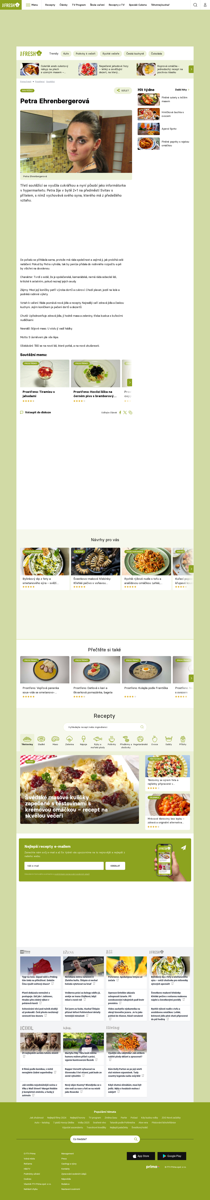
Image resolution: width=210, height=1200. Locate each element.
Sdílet (124, 91)
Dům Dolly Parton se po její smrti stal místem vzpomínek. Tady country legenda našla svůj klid (125, 1072)
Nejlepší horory (77, 1117)
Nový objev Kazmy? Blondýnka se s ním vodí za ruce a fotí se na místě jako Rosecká (83, 1088)
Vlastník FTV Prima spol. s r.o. (37, 1184)
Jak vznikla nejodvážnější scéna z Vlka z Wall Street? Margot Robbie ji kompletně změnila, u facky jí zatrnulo (39, 1090)
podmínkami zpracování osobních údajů (71, 874)
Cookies (27, 1179)
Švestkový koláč (140, 1127)
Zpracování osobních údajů (73, 1174)
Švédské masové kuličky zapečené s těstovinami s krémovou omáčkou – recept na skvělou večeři (66, 806)
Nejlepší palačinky (119, 1127)
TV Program (79, 4)
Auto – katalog (42, 1122)
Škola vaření (97, 4)
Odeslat (115, 865)
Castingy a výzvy (68, 1164)
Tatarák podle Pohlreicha (122, 1122)
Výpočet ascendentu (72, 1127)
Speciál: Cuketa (138, 4)
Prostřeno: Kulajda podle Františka (146, 688)
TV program (95, 1117)
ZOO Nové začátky (171, 1117)
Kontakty (65, 1169)
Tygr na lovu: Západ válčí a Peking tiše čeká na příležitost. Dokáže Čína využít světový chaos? (39, 980)
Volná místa (29, 1158)
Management (67, 1153)
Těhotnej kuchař (160, 4)
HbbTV (27, 1169)
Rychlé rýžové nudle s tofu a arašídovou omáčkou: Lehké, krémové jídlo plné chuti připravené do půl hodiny (142, 581)
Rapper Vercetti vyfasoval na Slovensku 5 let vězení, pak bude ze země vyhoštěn (83, 1072)
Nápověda (66, 1179)
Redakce (65, 1184)
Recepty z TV (117, 4)
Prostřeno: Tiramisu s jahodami (39, 394)
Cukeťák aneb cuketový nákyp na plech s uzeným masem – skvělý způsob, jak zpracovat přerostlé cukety (54, 73)
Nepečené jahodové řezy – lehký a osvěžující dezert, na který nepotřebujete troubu (113, 70)
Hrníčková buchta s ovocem (173, 114)
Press (64, 1158)
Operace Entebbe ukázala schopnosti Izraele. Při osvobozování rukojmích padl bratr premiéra (126, 998)
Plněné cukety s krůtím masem (174, 99)
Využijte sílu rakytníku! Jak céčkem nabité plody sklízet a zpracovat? (126, 1055)
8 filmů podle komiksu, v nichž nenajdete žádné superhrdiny (37, 1071)
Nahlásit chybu (31, 1189)
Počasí (134, 1117)
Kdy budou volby (149, 1117)
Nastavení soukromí (70, 1189)
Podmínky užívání (32, 1174)
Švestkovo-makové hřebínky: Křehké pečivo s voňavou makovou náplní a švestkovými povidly (94, 581)
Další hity (181, 89)
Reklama (28, 1164)
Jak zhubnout (37, 1117)
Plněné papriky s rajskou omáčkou (175, 143)
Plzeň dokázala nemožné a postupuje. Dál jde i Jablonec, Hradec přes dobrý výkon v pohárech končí (37, 998)
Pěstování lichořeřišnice (164, 1122)
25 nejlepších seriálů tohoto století (40, 1053)
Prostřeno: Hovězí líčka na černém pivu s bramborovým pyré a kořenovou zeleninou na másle (95, 394)
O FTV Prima (29, 1153)
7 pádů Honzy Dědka (63, 1122)
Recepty (50, 4)
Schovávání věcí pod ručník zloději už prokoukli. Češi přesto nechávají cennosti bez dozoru (40, 1012)
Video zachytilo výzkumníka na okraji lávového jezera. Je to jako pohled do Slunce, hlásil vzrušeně (125, 1012)
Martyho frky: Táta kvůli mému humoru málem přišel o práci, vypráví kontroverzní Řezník (80, 1056)
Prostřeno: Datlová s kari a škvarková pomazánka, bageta (93, 690)
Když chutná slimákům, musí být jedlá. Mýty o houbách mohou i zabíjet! (124, 1088)
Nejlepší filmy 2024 (56, 1117)
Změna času (111, 1117)
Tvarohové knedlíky (96, 1127)
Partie (124, 1117)
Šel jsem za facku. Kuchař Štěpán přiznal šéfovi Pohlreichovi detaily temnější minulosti (82, 1012)
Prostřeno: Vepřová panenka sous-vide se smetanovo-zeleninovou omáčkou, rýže (41, 690)
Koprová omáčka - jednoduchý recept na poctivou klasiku (170, 69)
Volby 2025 (83, 1122)
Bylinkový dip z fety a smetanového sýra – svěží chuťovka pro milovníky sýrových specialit (39, 581)
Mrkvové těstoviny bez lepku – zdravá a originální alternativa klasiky (166, 822)
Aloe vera (143, 1122)
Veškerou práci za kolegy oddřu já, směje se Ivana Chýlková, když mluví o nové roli (82, 996)
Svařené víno (99, 1122)
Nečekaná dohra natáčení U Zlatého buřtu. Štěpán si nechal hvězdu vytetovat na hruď (81, 980)
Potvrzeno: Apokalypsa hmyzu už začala (125, 979)
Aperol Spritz (169, 128)
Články (64, 4)
